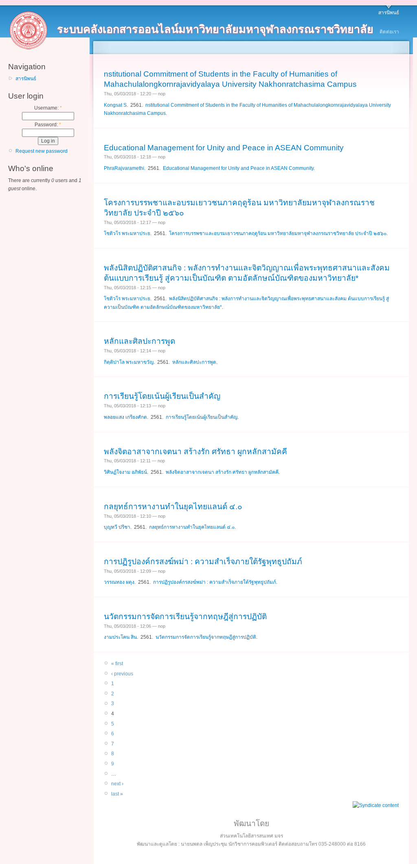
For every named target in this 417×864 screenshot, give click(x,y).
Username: (48, 108)
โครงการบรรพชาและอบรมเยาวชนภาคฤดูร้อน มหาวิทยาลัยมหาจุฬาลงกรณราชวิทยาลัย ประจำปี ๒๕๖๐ (277, 233)
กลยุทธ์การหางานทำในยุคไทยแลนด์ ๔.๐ (173, 506)
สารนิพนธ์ (388, 12)
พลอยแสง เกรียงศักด (125, 417)
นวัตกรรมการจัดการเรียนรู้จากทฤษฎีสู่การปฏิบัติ (185, 616)
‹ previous (122, 674)
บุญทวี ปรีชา (117, 527)
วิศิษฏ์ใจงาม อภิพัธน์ (125, 472)
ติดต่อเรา (389, 32)
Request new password (41, 151)
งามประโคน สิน (120, 637)
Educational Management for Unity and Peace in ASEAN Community (224, 147)
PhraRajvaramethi (124, 168)
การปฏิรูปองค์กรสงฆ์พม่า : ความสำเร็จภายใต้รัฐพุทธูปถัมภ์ (203, 561)
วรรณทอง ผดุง (119, 582)
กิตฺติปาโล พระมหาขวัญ (129, 362)
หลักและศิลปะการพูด (139, 341)
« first (117, 663)
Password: (48, 125)
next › (117, 784)
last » (117, 794)
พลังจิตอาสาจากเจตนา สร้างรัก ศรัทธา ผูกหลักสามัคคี (195, 451)
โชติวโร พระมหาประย (127, 233)
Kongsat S (115, 105)
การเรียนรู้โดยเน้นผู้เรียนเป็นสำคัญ (162, 396)
